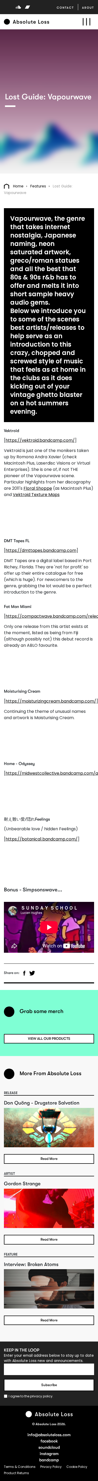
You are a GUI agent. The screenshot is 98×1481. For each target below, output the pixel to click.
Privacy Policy (51, 1466)
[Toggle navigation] (86, 21)
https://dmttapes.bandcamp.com (40, 550)
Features (38, 186)
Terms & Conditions (20, 1466)
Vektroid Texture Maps (36, 495)
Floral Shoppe (38, 488)
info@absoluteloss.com (49, 1434)
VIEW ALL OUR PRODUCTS (49, 1039)
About (88, 7)
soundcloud (49, 1447)
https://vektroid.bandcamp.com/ (40, 440)
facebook (49, 1441)
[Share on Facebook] (24, 973)
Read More (49, 1159)
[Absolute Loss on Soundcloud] (18, 7)
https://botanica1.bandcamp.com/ (41, 839)
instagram (49, 1453)
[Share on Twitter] (32, 973)
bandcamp (49, 1460)
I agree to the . (31, 1396)
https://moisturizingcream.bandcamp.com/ (50, 701)
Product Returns (16, 1473)
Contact (65, 7)
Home (18, 186)
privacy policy (41, 1396)
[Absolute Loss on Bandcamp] (27, 7)
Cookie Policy (76, 1466)
